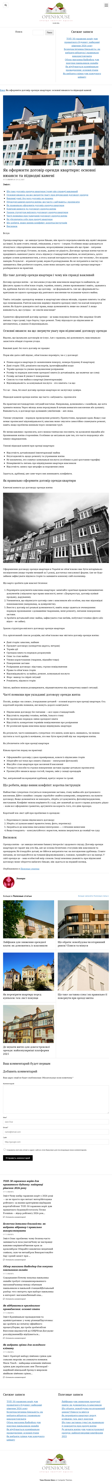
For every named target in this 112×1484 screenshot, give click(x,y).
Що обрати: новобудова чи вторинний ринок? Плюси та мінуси (81, 943)
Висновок (12, 226)
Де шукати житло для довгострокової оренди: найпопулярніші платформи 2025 (26, 1050)
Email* (5, 1127)
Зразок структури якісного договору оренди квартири (37, 212)
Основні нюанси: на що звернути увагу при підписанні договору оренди (47, 194)
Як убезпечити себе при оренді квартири (29, 219)
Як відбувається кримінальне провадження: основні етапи (21, 1307)
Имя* (5, 1117)
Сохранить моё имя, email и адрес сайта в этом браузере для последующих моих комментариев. (47, 1150)
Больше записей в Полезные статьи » (93, 896)
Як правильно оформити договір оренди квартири (35, 205)
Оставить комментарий (15, 1217)
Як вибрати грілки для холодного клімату (24, 1346)
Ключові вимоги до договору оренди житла (31, 208)
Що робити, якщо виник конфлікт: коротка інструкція (37, 222)
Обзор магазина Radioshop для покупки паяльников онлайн (28, 1268)
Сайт (5, 1137)
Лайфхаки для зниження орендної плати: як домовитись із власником (25, 943)
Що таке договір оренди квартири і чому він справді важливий (42, 191)
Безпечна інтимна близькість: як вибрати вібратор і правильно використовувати (24, 1227)
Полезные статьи (29, 868)
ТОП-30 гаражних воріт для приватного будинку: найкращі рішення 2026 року (23, 1184)
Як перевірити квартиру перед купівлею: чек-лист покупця (22, 996)
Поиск (18, 31)
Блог (2, 90)
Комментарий (8, 1083)
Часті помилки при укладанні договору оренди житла (37, 215)
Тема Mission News (47, 1480)
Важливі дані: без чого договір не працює (30, 198)
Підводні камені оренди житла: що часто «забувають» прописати (43, 201)
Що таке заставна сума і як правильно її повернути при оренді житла (82, 996)
